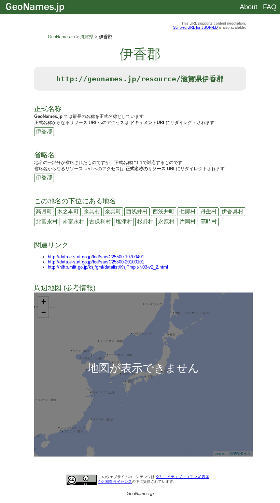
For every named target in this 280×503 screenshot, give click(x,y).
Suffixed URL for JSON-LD (195, 27)
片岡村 (187, 222)
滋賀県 (87, 36)
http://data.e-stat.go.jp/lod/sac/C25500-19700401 (96, 256)
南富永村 (73, 222)
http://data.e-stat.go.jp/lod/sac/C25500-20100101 (96, 261)
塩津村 (124, 222)
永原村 (166, 222)
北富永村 (47, 222)
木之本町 (68, 211)
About (248, 7)
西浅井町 (163, 211)
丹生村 (208, 211)
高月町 (44, 211)
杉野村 (145, 222)
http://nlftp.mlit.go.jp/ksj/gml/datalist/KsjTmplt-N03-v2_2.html (108, 267)
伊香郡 (44, 131)
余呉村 (92, 211)
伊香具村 (232, 211)
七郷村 (187, 211)
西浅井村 (137, 211)
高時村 (208, 222)
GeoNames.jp (61, 36)
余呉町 (113, 211)
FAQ (270, 7)
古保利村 (100, 222)
